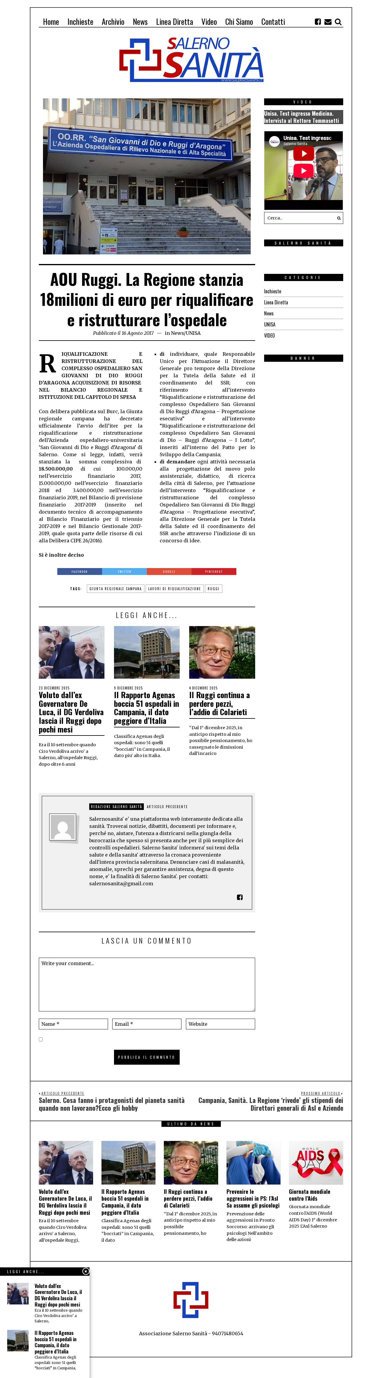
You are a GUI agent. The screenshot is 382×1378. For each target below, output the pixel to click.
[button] (337, 218)
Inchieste (272, 291)
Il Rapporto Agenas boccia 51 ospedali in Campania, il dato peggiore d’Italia (146, 707)
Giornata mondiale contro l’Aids (309, 1195)
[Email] (328, 22)
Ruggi (214, 588)
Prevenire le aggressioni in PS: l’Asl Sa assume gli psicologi (253, 1198)
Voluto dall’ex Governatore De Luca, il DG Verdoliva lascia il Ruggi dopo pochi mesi (71, 712)
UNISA (193, 333)
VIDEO (269, 335)
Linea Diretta (276, 302)
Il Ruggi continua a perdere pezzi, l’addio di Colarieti (219, 703)
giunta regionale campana (116, 588)
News (177, 333)
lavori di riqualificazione (174, 588)
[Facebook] (318, 22)
